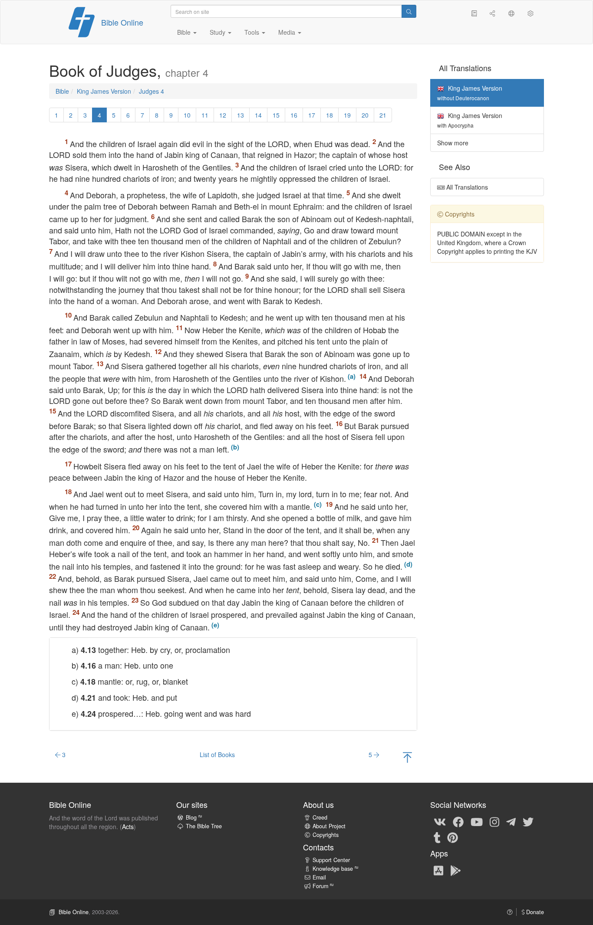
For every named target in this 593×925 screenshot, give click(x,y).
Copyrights (326, 835)
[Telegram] (511, 821)
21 (382, 115)
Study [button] (218, 32)
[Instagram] (494, 821)
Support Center (331, 860)
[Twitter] (528, 821)
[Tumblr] (437, 837)
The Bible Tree (204, 826)
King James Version (104, 91)
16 (293, 115)
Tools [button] (252, 32)
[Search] (409, 11)
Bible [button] (184, 32)
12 (222, 115)
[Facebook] (458, 821)
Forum (323, 886)
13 (240, 115)
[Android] (455, 870)
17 (311, 115)
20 (365, 115)
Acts (128, 826)
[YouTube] (477, 821)
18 (329, 115)
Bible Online (122, 22)
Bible (62, 91)
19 (347, 115)
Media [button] (287, 32)
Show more (452, 142)
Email (319, 877)
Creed (320, 817)
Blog (194, 817)
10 (187, 115)
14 (258, 115)
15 (276, 115)
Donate (534, 912)
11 (204, 115)
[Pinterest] (452, 837)
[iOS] (438, 870)
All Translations (466, 187)
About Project (329, 826)
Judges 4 (151, 91)
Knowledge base (335, 869)
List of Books (217, 754)
